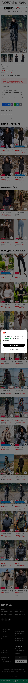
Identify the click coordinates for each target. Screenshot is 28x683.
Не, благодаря (14, 349)
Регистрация (13, 345)
